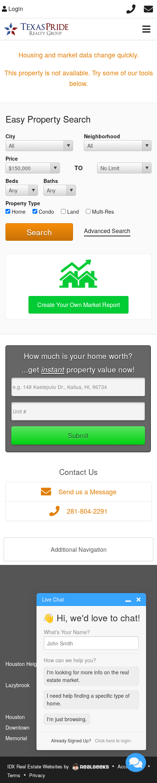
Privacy (37, 775)
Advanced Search (107, 230)
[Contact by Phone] (130, 8)
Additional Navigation (79, 549)
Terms (13, 775)
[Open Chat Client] (136, 762)
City (10, 136)
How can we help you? (70, 660)
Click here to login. (113, 740)
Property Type (22, 203)
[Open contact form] (148, 8)
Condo (45, 211)
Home (18, 211)
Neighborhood (102, 136)
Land (72, 211)
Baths (50, 180)
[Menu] (146, 29)
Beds (11, 180)
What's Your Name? (67, 631)
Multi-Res (102, 211)
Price (11, 158)
